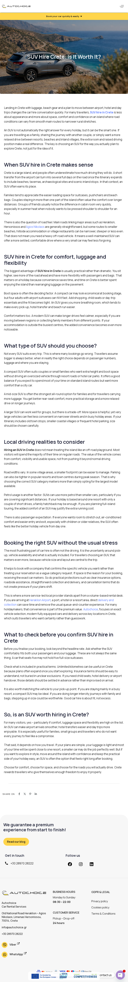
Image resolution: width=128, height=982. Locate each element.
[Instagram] (80, 864)
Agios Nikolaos (35, 227)
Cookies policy (100, 907)
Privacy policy (99, 901)
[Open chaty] (120, 974)
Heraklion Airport (40, 600)
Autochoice (90, 609)
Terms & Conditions (103, 913)
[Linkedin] (91, 864)
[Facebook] (70, 864)
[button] (121, 6)
